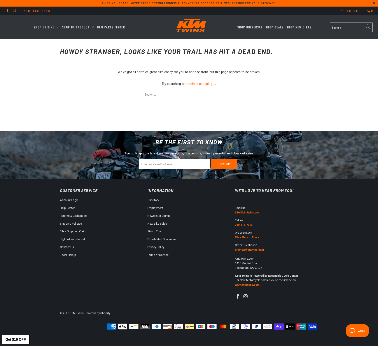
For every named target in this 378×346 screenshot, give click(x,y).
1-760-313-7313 (35, 11)
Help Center (67, 208)
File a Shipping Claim (73, 231)
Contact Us (67, 247)
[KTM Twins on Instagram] (14, 10)
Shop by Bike (44, 27)
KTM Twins (77, 313)
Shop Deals (275, 27)
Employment (155, 208)
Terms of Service (157, 255)
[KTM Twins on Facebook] (7, 10)
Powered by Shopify (97, 313)
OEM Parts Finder (111, 27)
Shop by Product (75, 27)
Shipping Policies (71, 223)
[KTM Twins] (191, 26)
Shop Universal (249, 27)
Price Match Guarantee (161, 239)
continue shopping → (201, 84)
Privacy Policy (155, 247)
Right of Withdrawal (72, 239)
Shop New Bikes (299, 27)
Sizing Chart (155, 231)
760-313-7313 (243, 224)
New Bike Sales (157, 223)
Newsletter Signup (159, 215)
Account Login (69, 200)
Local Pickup (68, 255)
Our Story (153, 200)
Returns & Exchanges (73, 215)
